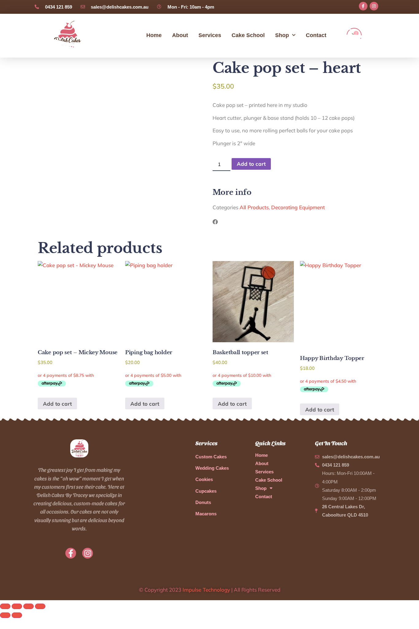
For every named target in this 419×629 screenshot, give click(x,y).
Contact (316, 35)
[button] (215, 222)
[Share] (28, 606)
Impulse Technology (206, 589)
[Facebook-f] (363, 6)
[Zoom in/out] (5, 606)
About (180, 35)
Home (154, 35)
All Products (254, 207)
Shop (282, 35)
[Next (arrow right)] (17, 615)
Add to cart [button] (57, 403)
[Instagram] (374, 6)
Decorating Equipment (298, 207)
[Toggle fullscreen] (17, 606)
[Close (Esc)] (40, 606)
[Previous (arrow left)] (5, 615)
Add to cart (251, 164)
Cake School (248, 35)
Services (209, 35)
